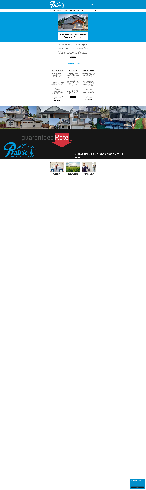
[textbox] (69, 198)
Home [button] (65, 208)
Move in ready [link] (60, 10)
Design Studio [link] (72, 10)
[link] (57, 4)
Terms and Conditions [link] (71, 208)
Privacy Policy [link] (79, 208)
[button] (82, 10)
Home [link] (51, 10)
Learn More (73, 57)
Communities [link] (66, 10)
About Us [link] (54, 10)
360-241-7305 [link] (93, 4)
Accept (137, 487)
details (77, 157)
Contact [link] (78, 10)
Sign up (85, 198)
